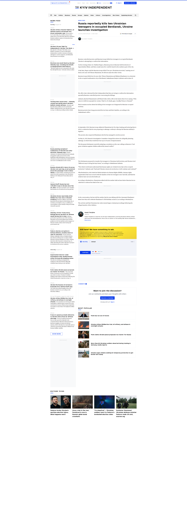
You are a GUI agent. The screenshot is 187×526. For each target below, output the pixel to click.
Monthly (85, 241)
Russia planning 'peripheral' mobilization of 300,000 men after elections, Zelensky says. (61, 150)
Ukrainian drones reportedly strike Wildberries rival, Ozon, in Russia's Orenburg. (61, 197)
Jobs (87, 3)
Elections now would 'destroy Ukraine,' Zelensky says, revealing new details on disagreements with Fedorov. (62, 64)
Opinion (86, 15)
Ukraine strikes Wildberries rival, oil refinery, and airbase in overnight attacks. (61, 300)
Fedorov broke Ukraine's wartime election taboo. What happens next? (59, 412)
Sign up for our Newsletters (60, 3)
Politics (61, 15)
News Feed (81, 20)
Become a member (107, 298)
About (79, 3)
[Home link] (93, 7)
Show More (56, 334)
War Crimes (116, 15)
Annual (93, 241)
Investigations (106, 15)
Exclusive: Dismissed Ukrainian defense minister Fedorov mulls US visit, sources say (126, 413)
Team (83, 3)
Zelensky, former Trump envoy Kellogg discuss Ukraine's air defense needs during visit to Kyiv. (62, 214)
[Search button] (135, 15)
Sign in (112, 302)
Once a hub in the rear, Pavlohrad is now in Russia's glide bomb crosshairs (80, 413)
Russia (74, 15)
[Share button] (135, 33)
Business (67, 15)
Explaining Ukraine (126, 15)
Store (99, 3)
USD (132, 241)
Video (92, 15)
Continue (85, 252)
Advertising (92, 3)
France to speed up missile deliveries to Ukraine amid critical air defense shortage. (62, 316)
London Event (106, 3)
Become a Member (130, 3)
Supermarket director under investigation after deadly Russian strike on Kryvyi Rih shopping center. (62, 256)
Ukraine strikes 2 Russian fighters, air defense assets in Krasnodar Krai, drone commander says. (62, 31)
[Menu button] (51, 15)
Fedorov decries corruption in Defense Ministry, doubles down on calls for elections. (61, 232)
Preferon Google (127, 33)
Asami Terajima (88, 38)
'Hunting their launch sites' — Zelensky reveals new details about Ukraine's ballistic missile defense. (62, 103)
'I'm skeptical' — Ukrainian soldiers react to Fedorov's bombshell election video (104, 412)
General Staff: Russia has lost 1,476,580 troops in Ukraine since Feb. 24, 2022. (62, 185)
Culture (98, 15)
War (55, 15)
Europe (80, 15)
